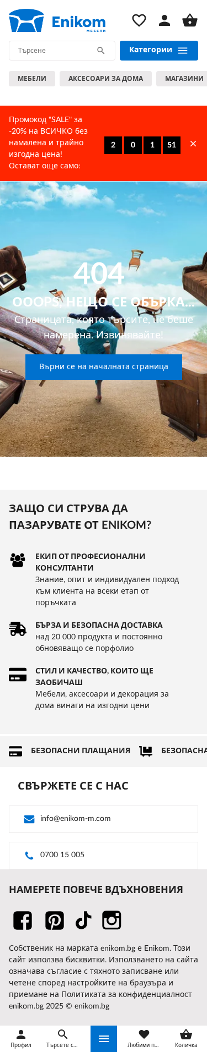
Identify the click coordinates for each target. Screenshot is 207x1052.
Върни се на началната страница (103, 367)
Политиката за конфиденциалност (126, 995)
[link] (57, 20)
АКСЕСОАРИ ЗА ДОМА (105, 78)
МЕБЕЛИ (32, 78)
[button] (104, 1039)
